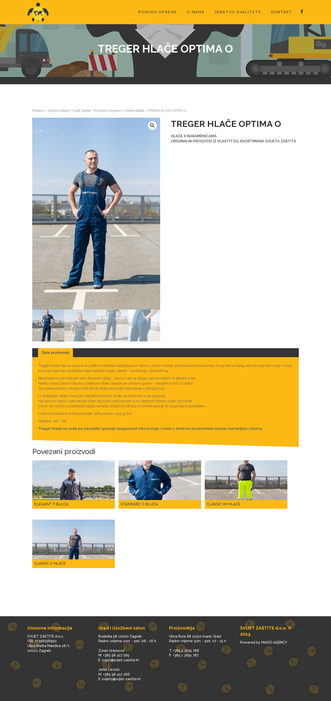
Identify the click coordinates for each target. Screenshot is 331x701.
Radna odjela (135, 110)
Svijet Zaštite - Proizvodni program (97, 110)
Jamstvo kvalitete (237, 12)
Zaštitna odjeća (58, 110)
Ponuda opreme (157, 12)
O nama (196, 12)
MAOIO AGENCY (274, 642)
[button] (152, 125)
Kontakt (281, 12)
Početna (38, 110)
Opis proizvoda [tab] (55, 352)
